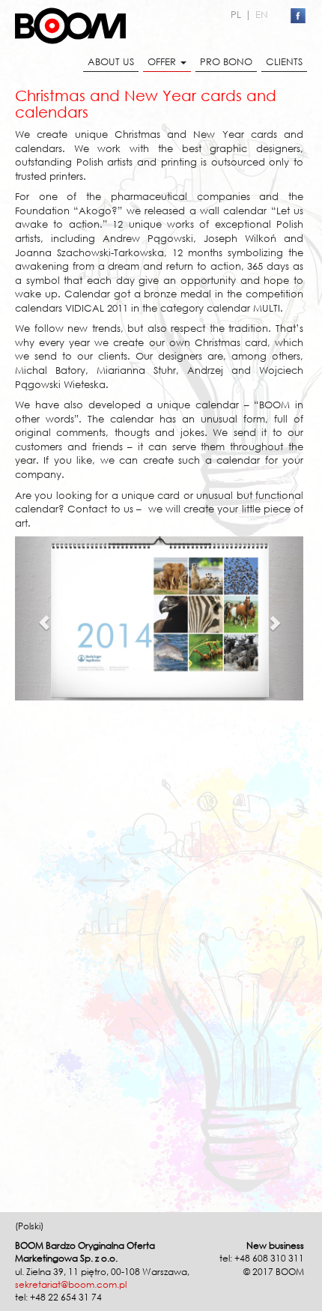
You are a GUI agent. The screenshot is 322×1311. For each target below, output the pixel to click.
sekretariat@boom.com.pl (71, 1284)
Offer (162, 61)
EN (261, 14)
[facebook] (299, 15)
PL (236, 14)
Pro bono (226, 61)
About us (111, 61)
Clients (284, 61)
